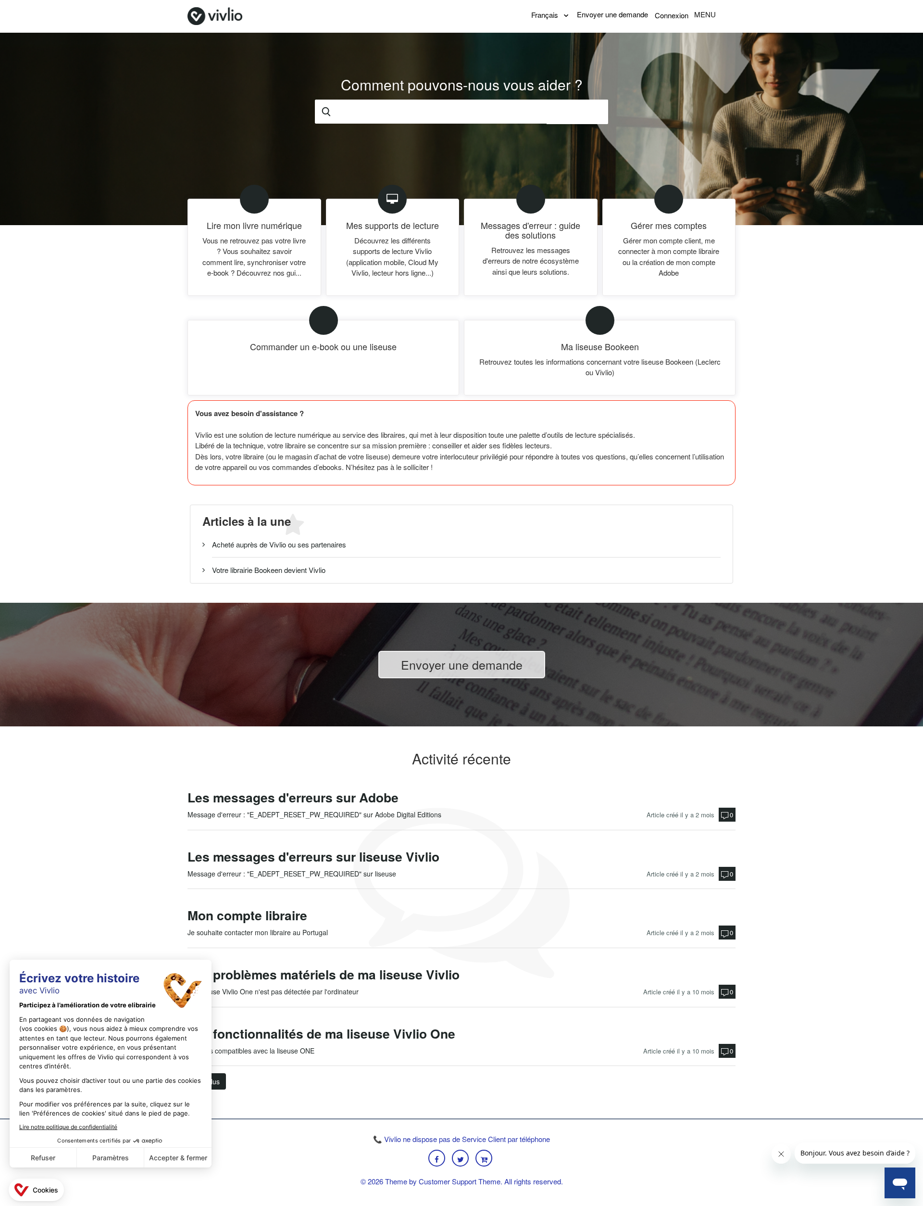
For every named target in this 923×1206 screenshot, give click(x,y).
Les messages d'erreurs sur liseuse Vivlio (313, 856)
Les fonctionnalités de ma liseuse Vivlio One (321, 1034)
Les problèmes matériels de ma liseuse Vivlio (323, 974)
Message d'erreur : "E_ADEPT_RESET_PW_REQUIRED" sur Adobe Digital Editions (314, 814)
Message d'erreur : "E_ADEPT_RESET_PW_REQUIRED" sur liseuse (291, 873)
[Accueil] (214, 15)
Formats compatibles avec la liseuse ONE (250, 1050)
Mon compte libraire (247, 915)
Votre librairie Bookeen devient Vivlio (268, 570)
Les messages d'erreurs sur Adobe (293, 797)
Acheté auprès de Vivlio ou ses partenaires (279, 544)
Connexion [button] (671, 15)
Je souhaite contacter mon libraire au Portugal (257, 932)
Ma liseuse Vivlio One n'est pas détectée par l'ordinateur (273, 991)
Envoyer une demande (612, 14)
